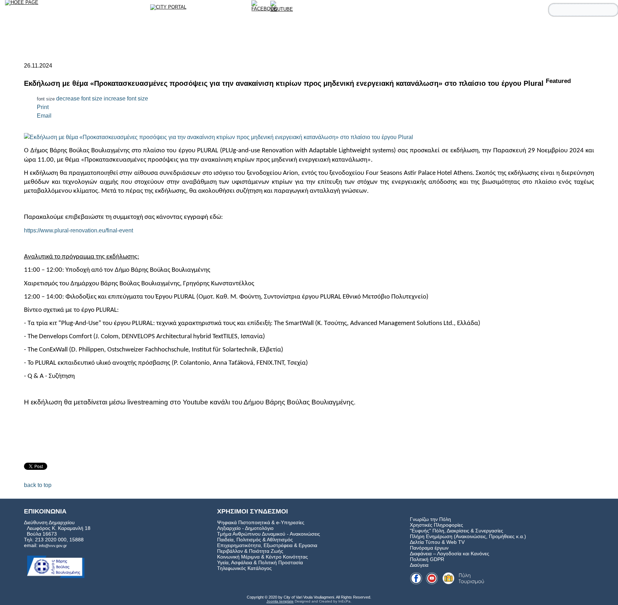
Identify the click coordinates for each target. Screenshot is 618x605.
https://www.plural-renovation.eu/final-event (78, 230)
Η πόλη (549, 30)
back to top (38, 485)
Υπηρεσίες (511, 30)
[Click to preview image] (218, 137)
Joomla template (280, 601)
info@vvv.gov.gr (53, 545)
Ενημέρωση (590, 30)
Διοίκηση (470, 30)
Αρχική (436, 30)
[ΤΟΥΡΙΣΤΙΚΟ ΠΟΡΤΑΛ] (172, 10)
